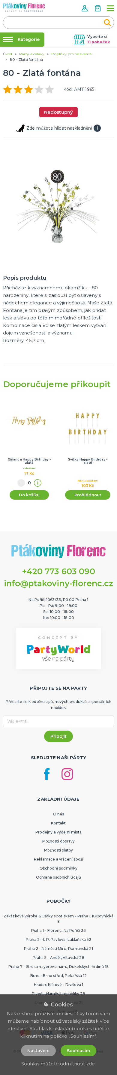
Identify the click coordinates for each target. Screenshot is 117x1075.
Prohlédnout (87, 494)
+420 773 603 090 (58, 571)
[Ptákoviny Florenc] (24, 7)
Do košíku (29, 494)
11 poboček (98, 42)
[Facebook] (47, 774)
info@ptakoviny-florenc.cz (58, 583)
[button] (85, 8)
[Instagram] (67, 774)
